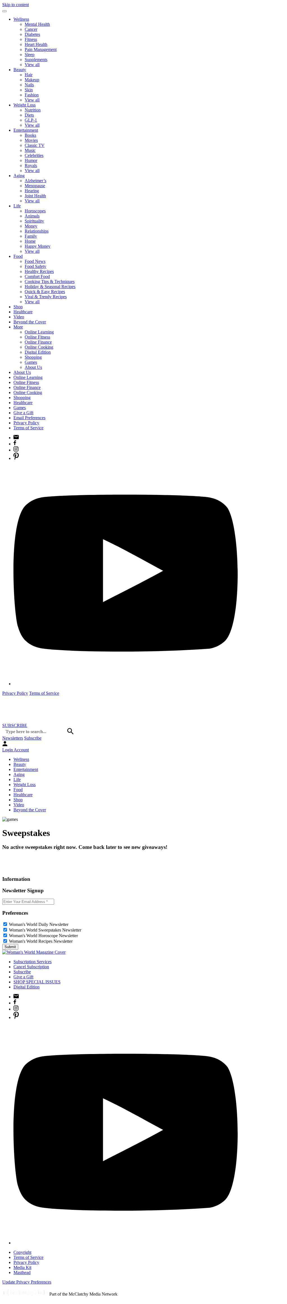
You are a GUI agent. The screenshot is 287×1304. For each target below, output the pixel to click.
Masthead (22, 1272)
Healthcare (23, 311)
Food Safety (35, 266)
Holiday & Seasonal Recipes (50, 286)
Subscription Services (32, 961)
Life (17, 205)
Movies (31, 140)
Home (30, 241)
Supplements (36, 59)
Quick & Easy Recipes (45, 291)
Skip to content (15, 4)
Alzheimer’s (35, 180)
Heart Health (36, 44)
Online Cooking (39, 347)
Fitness (31, 39)
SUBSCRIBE (14, 725)
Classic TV (35, 145)
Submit (10, 947)
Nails (29, 84)
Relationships (36, 231)
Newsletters (12, 738)
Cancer (31, 29)
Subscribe (32, 738)
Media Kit (22, 1267)
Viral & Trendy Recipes (46, 296)
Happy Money (37, 246)
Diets (29, 115)
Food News (35, 261)
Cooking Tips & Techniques (50, 281)
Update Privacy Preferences (26, 1282)
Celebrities (34, 155)
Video (18, 316)
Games (31, 362)
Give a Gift (23, 412)
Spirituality (34, 221)
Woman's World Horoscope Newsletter (43, 935)
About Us (33, 367)
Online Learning (39, 332)
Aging (19, 175)
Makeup (32, 79)
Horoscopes (35, 211)
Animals (32, 216)
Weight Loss (24, 105)
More (18, 327)
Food (18, 256)
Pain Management (41, 49)
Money (31, 226)
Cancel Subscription (31, 966)
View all (32, 64)
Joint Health (35, 195)
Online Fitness (37, 337)
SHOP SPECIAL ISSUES (37, 981)
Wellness (21, 19)
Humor (31, 160)
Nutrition (33, 110)
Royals (31, 165)
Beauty (19, 69)
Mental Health (37, 24)
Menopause (35, 185)
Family (31, 236)
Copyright (22, 1252)
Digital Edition (38, 352)
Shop (18, 306)
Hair (29, 74)
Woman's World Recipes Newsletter (41, 941)
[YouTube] (125, 683)
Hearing (32, 190)
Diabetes (32, 34)
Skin (29, 89)
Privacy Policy (26, 422)
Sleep (29, 54)
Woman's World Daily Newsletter (38, 924)
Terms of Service (28, 427)
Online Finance (38, 342)
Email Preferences (29, 417)
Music (30, 150)
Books (30, 135)
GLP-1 (31, 120)
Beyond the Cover (29, 321)
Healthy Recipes (39, 271)
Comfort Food (37, 276)
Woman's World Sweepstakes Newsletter (45, 930)
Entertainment (25, 130)
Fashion (32, 94)
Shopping (33, 357)
